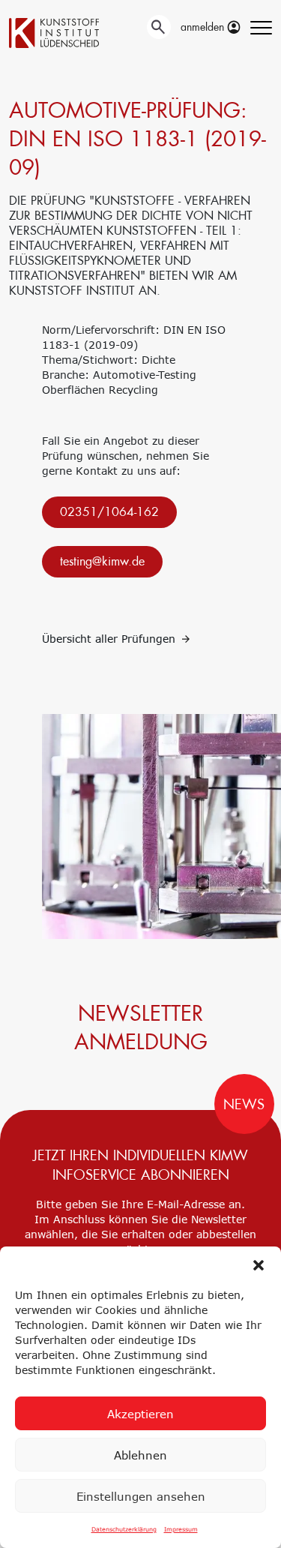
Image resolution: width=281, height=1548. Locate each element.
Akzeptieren (140, 1413)
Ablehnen (140, 1455)
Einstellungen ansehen (140, 1496)
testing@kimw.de (102, 561)
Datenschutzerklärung (124, 1529)
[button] (258, 1265)
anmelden (204, 27)
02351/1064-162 (109, 512)
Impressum (181, 1529)
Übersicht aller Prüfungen (110, 638)
